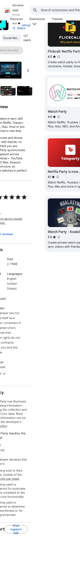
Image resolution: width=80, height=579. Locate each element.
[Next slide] (28, 70)
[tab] (16, 19)
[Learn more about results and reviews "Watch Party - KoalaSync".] (58, 237)
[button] (8, 91)
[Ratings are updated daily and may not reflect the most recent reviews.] (34, 23)
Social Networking (12, 38)
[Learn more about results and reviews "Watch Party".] (58, 117)
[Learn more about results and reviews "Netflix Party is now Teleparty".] (57, 177)
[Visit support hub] (16, 529)
